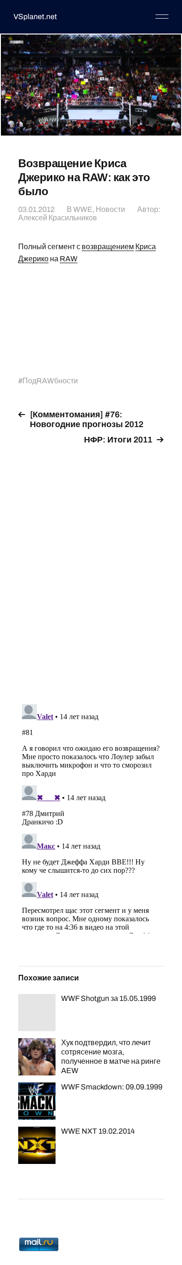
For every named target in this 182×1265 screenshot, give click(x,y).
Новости (110, 209)
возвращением (108, 247)
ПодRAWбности (50, 381)
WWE (82, 209)
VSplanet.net (35, 16)
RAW (68, 259)
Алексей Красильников (57, 218)
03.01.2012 (36, 209)
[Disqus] (91, 569)
